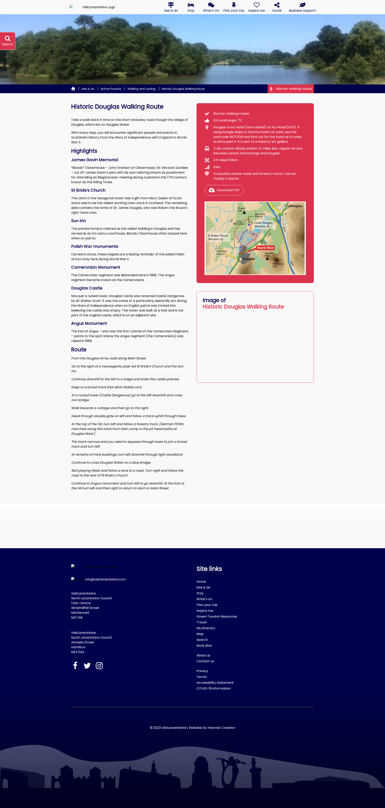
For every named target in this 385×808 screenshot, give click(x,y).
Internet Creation (221, 727)
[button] (171, 7)
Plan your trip (207, 605)
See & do (88, 89)
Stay (200, 593)
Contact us (205, 661)
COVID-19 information (214, 688)
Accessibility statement (215, 682)
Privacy (202, 671)
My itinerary (206, 628)
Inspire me (205, 610)
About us (203, 655)
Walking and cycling (141, 89)
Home (201, 581)
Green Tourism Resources (217, 616)
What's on (204, 599)
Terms (202, 677)
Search (202, 639)
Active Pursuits (111, 89)
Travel (202, 622)
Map (200, 634)
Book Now (204, 645)
